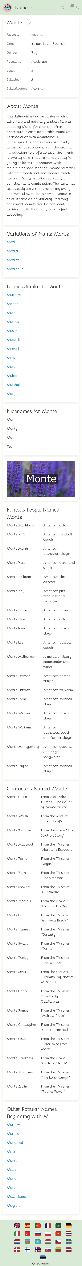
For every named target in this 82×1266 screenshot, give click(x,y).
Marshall (14, 385)
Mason (12, 331)
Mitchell (13, 349)
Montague (15, 269)
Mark (11, 313)
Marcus (13, 322)
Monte (12, 1160)
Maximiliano (16, 1196)
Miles (11, 358)
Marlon (12, 1178)
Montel (12, 251)
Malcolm (13, 376)
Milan (11, 1169)
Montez (13, 260)
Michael (13, 304)
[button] (63, 7)
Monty (12, 242)
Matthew (14, 295)
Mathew (13, 1125)
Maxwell (13, 340)
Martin (12, 367)
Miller (11, 1152)
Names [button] (22, 8)
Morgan (13, 394)
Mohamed (15, 1143)
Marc (11, 1187)
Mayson (13, 1205)
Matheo (13, 1134)
